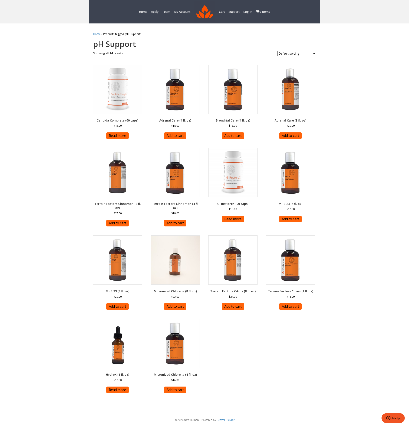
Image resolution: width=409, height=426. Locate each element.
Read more (117, 135)
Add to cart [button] (175, 135)
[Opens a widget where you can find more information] (393, 418)
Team (166, 12)
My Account (182, 12)
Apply (154, 12)
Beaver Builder (226, 420)
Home (143, 12)
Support (234, 12)
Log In (247, 12)
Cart (222, 12)
